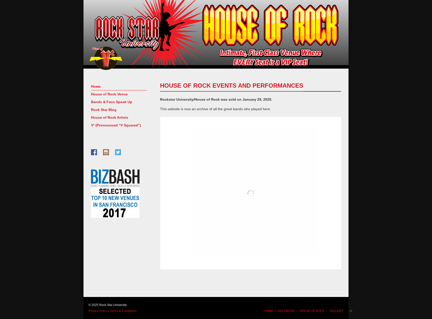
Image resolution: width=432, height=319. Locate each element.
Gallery (337, 311)
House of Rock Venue (109, 94)
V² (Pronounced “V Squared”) (116, 125)
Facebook (286, 311)
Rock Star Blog (103, 110)
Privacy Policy (98, 311)
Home (96, 86)
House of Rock (312, 311)
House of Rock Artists (109, 117)
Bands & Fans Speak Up (111, 102)
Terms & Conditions (123, 311)
